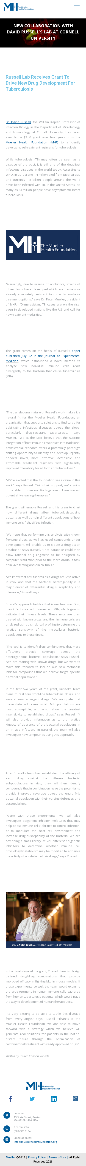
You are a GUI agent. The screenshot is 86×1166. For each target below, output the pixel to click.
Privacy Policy (37, 1157)
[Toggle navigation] (76, 7)
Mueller (11, 1157)
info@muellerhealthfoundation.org (35, 1141)
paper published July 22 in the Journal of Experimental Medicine (43, 356)
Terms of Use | (59, 1157)
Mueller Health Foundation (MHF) (32, 142)
